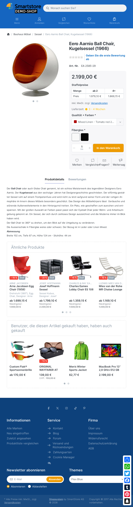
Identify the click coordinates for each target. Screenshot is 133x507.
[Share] (127, 459)
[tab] (54, 179)
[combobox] (85, 8)
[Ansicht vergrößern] (35, 69)
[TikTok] (75, 408)
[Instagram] (66, 408)
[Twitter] (127, 473)
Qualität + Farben (83, 115)
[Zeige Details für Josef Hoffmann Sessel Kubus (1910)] (51, 267)
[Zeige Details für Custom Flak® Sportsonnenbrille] (22, 350)
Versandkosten (99, 103)
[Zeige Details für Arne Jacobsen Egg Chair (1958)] (22, 267)
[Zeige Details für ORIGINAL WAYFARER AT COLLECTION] (51, 350)
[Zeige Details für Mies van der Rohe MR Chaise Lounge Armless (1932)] (111, 267)
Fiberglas (77, 130)
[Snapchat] (127, 501)
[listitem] (35, 69)
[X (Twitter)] (57, 408)
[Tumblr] (127, 487)
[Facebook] (127, 480)
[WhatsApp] (127, 466)
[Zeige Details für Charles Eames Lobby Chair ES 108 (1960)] (81, 267)
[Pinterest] (127, 494)
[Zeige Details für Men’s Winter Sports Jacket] (81, 350)
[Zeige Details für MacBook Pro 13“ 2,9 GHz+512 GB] (111, 350)
